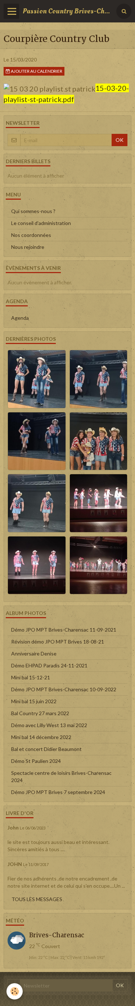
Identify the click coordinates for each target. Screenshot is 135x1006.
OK (119, 140)
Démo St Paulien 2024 (36, 761)
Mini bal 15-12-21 (30, 677)
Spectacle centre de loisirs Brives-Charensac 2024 (61, 776)
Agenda (20, 318)
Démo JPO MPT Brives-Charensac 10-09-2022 (63, 689)
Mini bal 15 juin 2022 (34, 701)
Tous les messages (37, 899)
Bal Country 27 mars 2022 (40, 713)
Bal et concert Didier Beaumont (46, 749)
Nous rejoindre (27, 247)
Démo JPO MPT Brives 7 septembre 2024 (58, 792)
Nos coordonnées (31, 235)
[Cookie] (14, 991)
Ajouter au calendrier (36, 71)
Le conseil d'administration (41, 223)
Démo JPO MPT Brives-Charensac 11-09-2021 (63, 630)
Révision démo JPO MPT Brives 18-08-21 (57, 641)
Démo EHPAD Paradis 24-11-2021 (49, 665)
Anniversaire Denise (34, 653)
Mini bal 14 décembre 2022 (41, 737)
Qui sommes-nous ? (33, 211)
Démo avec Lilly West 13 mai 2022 (49, 725)
